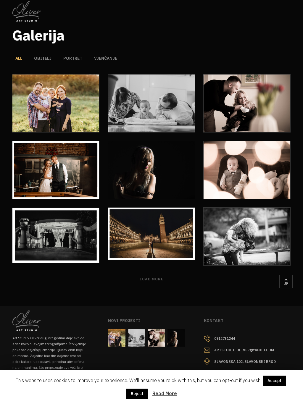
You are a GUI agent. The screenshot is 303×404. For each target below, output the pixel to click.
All (18, 58)
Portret (72, 58)
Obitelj (42, 58)
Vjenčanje (105, 58)
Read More (164, 393)
